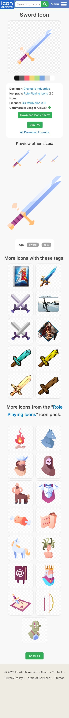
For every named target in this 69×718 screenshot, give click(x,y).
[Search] (45, 4)
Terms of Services (38, 678)
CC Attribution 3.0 (34, 103)
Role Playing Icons (36, 93)
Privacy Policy (14, 678)
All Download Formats (34, 132)
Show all (34, 655)
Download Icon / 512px (35, 115)
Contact (57, 672)
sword (33, 244)
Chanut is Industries (36, 88)
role (46, 244)
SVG (32, 124)
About (44, 672)
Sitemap (59, 678)
